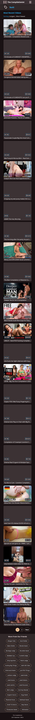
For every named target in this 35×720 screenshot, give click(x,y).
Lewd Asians (11, 680)
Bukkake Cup (11, 655)
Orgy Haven (24, 695)
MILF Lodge (10, 690)
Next (27, 630)
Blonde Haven (23, 646)
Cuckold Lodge (23, 655)
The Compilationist (15, 2)
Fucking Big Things (11, 665)
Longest (12, 16)
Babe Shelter (11, 646)
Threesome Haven (11, 709)
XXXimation (25, 709)
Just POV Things (25, 670)
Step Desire (24, 704)
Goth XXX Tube (25, 665)
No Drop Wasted (23, 690)
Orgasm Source (11, 695)
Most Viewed (20, 16)
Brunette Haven (24, 651)
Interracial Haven (10, 670)
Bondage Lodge (10, 651)
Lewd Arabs (24, 675)
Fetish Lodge (24, 660)
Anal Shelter (23, 641)
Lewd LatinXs (11, 685)
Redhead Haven (24, 700)
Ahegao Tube (12, 641)
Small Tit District (12, 704)
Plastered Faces (10, 700)
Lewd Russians (23, 685)
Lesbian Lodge (11, 675)
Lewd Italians (23, 680)
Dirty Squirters (11, 660)
